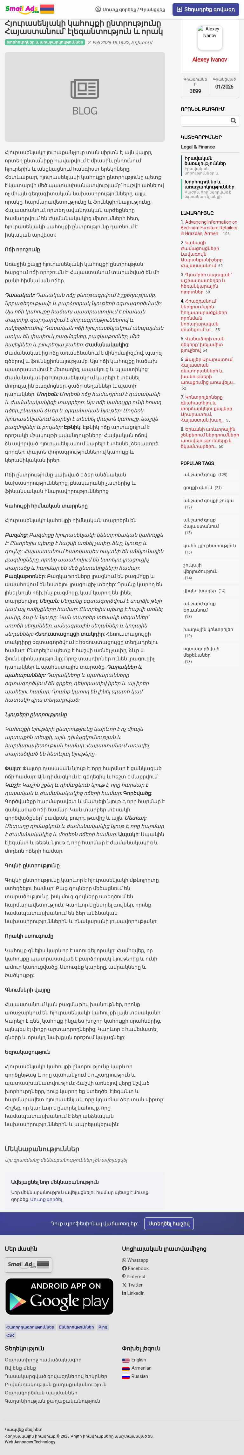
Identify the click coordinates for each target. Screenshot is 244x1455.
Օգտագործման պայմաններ (41, 1393)
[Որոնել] (233, 120)
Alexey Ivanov (210, 59)
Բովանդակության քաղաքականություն (56, 1384)
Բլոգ (102, 1327)
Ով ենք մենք (20, 1368)
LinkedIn (135, 1293)
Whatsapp (137, 1260)
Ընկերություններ (76, 1327)
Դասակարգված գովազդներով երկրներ (56, 1376)
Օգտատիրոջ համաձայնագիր (43, 1360)
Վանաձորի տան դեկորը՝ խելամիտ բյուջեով (203, 344)
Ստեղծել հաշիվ (169, 1224)
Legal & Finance (198, 147)
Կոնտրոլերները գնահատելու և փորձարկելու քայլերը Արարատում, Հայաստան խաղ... (206, 409)
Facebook (138, 1268)
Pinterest (135, 1277)
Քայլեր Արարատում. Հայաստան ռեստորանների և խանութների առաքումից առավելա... (208, 371)
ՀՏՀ (10, 1335)
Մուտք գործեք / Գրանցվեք (133, 9)
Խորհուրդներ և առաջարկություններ (209, 184)
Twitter (135, 1285)
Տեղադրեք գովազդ (209, 9)
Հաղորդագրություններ (30, 1327)
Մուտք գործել (46, 1199)
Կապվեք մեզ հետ (24, 1429)
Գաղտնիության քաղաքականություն (52, 1401)
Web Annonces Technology (30, 1441)
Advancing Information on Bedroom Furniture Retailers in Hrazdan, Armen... (209, 228)
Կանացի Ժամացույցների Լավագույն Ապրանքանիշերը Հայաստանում (202, 254)
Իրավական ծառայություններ (205, 161)
